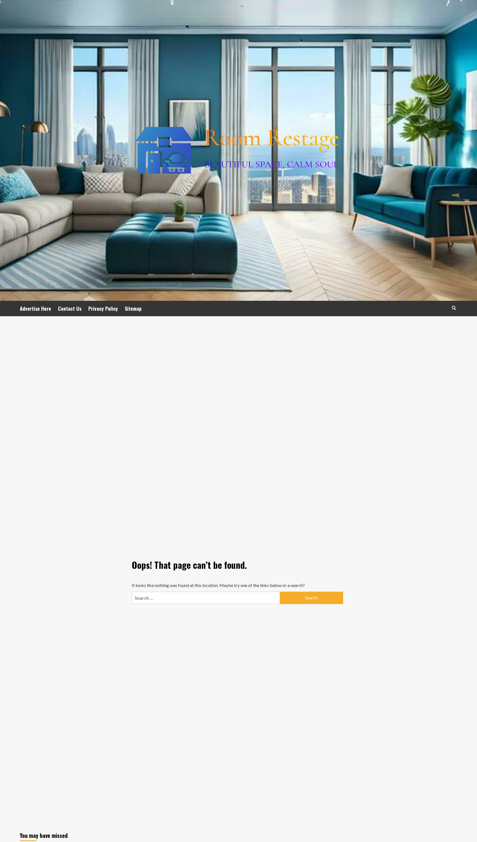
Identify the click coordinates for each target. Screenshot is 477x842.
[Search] (454, 308)
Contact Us (69, 308)
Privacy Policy (103, 308)
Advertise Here (35, 308)
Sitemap (133, 308)
